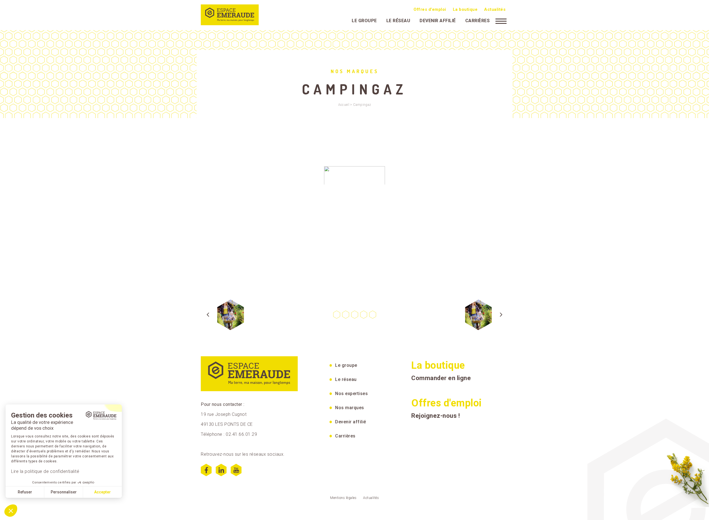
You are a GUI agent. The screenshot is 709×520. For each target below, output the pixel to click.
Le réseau (398, 20)
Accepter (102, 492)
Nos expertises (351, 393)
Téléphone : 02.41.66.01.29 (229, 434)
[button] (10, 510)
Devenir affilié (438, 20)
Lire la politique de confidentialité (45, 471)
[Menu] (501, 21)
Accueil (344, 105)
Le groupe (364, 20)
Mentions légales (343, 498)
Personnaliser (64, 492)
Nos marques (349, 407)
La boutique (465, 9)
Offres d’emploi (429, 9)
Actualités (494, 9)
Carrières (477, 20)
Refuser (25, 492)
